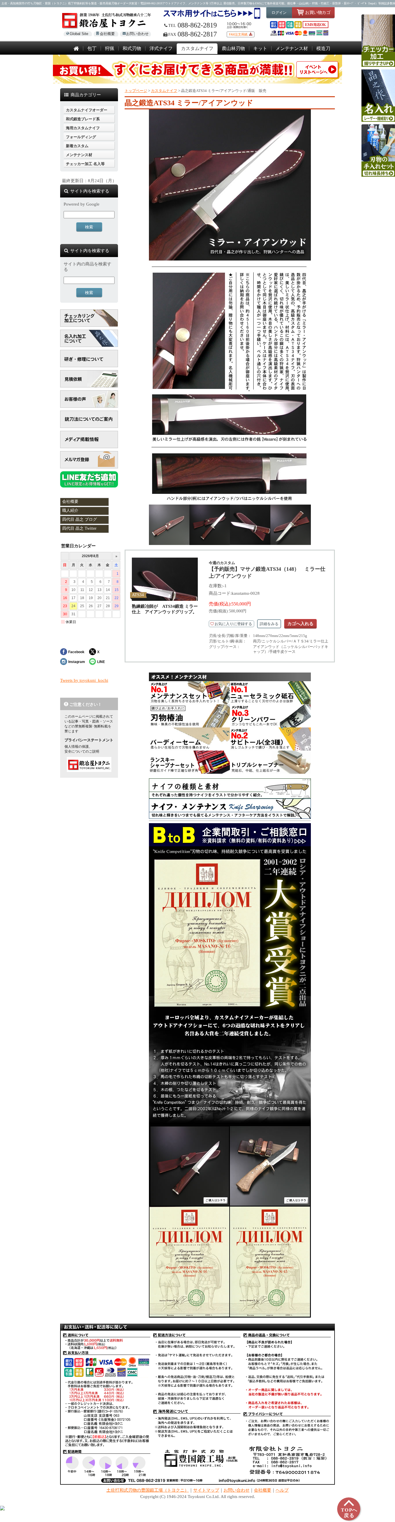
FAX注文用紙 (238, 34)
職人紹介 (70, 510)
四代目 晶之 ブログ (79, 519)
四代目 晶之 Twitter (79, 528)
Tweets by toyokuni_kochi (84, 680)
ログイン (279, 12)
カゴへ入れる (300, 623)
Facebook (76, 652)
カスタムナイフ (164, 90)
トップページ (136, 90)
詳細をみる (269, 624)
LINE (101, 662)
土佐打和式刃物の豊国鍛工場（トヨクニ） (147, 1490)
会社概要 (107, 34)
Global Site (79, 34)
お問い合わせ (137, 34)
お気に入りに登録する (233, 624)
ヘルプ (282, 1490)
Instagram (76, 662)
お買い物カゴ (317, 12)
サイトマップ (206, 1490)
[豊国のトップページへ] (76, 49)
